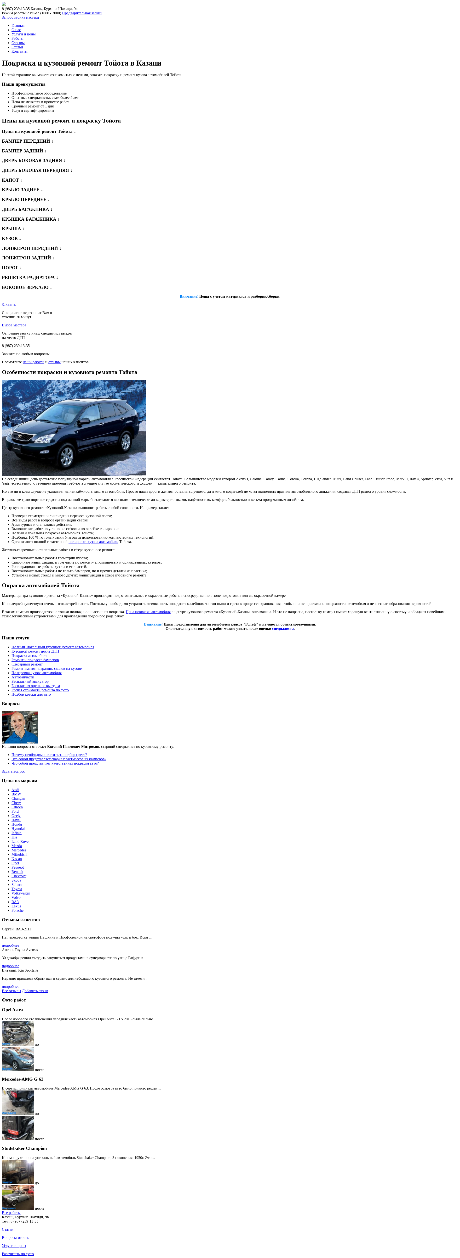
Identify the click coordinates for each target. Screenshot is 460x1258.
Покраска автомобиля (29, 656)
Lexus (16, 906)
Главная (18, 25)
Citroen (17, 807)
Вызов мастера (14, 325)
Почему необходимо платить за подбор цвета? (49, 755)
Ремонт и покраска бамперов (35, 660)
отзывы (54, 362)
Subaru (17, 885)
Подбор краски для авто (31, 694)
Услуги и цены (24, 34)
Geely (16, 816)
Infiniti (17, 833)
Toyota (17, 889)
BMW (16, 794)
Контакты (20, 51)
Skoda (16, 880)
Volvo (16, 897)
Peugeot (18, 867)
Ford (15, 811)
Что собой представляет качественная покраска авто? (55, 763)
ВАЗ (15, 902)
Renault (17, 872)
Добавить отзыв (35, 991)
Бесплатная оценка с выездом (36, 686)
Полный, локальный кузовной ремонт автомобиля (53, 647)
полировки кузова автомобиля (93, 542)
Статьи (17, 47)
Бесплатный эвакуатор (30, 681)
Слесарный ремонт (27, 664)
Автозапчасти (23, 677)
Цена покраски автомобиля (148, 612)
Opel (15, 863)
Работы (17, 38)
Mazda (17, 846)
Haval (16, 820)
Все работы (11, 1213)
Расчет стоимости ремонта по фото (40, 690)
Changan (18, 798)
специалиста (283, 628)
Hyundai (18, 829)
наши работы (33, 362)
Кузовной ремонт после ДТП (35, 651)
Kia (14, 837)
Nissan (17, 859)
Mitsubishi (19, 854)
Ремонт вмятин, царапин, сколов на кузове (47, 668)
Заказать (9, 304)
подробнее (10, 945)
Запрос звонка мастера (20, 17)
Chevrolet (19, 876)
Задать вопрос (13, 771)
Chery (16, 803)
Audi (15, 790)
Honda (17, 824)
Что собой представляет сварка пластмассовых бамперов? (59, 759)
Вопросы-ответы (15, 1238)
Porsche (17, 910)
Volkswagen (21, 893)
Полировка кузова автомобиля (37, 673)
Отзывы (18, 43)
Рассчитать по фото (18, 1254)
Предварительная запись (82, 13)
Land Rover (21, 841)
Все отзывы (11, 991)
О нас (16, 30)
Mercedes (19, 850)
